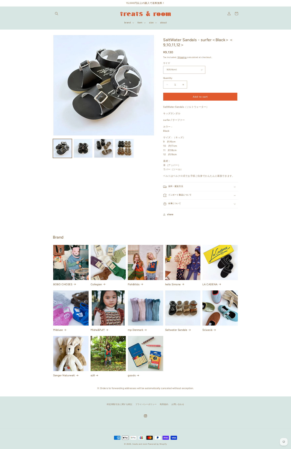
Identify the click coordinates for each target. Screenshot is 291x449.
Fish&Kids (133, 284)
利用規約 (164, 404)
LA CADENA (209, 284)
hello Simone (173, 284)
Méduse (58, 329)
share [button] (170, 214)
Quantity (167, 78)
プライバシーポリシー (146, 404)
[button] (56, 13)
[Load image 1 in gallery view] (62, 148)
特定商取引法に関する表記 (119, 404)
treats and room (139, 444)
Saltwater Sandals (176, 329)
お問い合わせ (177, 404)
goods (132, 375)
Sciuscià (207, 329)
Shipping (182, 57)
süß (93, 375)
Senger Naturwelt (64, 375)
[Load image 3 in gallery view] (103, 148)
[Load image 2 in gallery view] (83, 148)
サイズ (166, 63)
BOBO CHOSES (62, 284)
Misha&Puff (98, 329)
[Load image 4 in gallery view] (124, 148)
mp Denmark (135, 329)
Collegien (96, 284)
